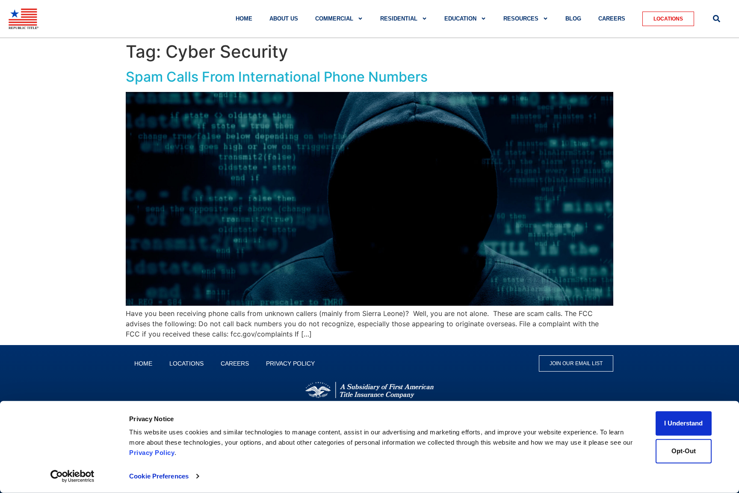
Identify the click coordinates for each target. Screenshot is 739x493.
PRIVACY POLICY (290, 363)
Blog (573, 18)
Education (460, 18)
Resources (520, 18)
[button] (716, 18)
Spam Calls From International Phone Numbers (277, 76)
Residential (398, 18)
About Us (283, 18)
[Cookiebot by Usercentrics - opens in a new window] (72, 476)
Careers (611, 18)
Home (244, 18)
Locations (186, 363)
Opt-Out (683, 451)
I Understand (683, 423)
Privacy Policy (151, 452)
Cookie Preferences (159, 476)
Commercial (334, 18)
